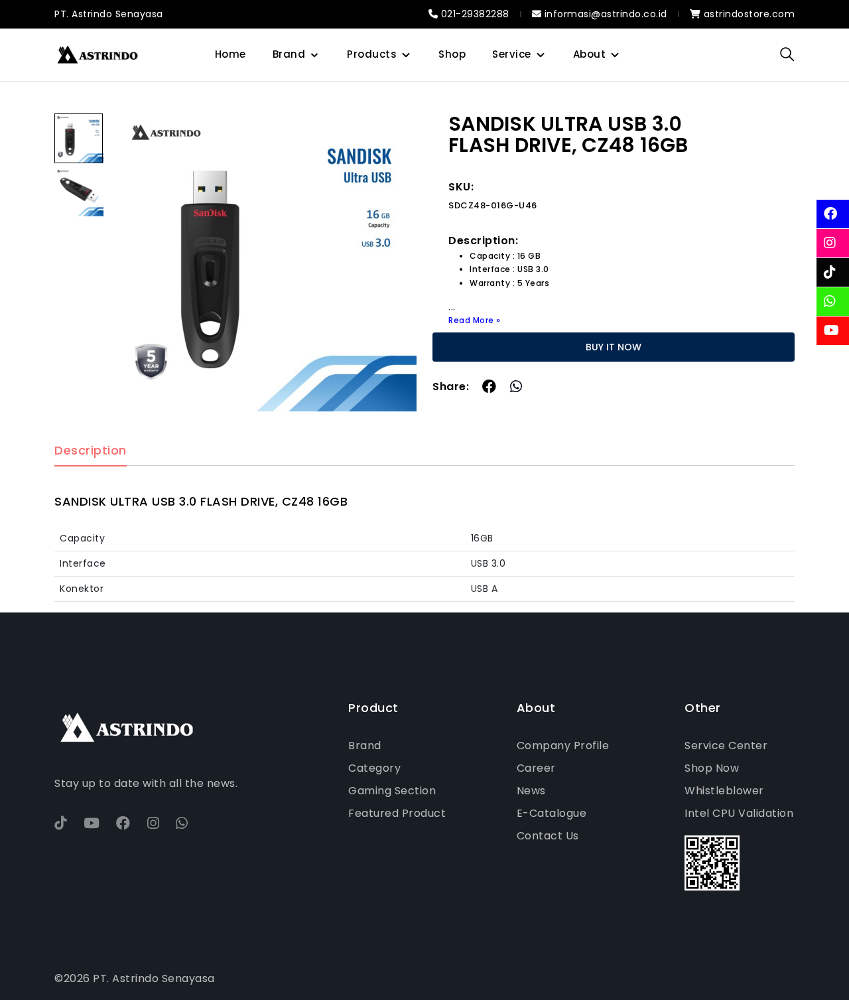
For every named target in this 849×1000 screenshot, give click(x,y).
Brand (289, 54)
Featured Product (397, 813)
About (589, 54)
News (531, 790)
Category (374, 768)
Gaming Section (392, 790)
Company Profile (563, 745)
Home (230, 54)
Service (511, 54)
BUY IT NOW (613, 347)
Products (372, 54)
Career (536, 768)
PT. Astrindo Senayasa (108, 14)
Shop (452, 54)
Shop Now (712, 768)
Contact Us (548, 835)
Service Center (726, 745)
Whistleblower (724, 790)
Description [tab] (90, 451)
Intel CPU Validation (739, 813)
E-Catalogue (552, 813)
